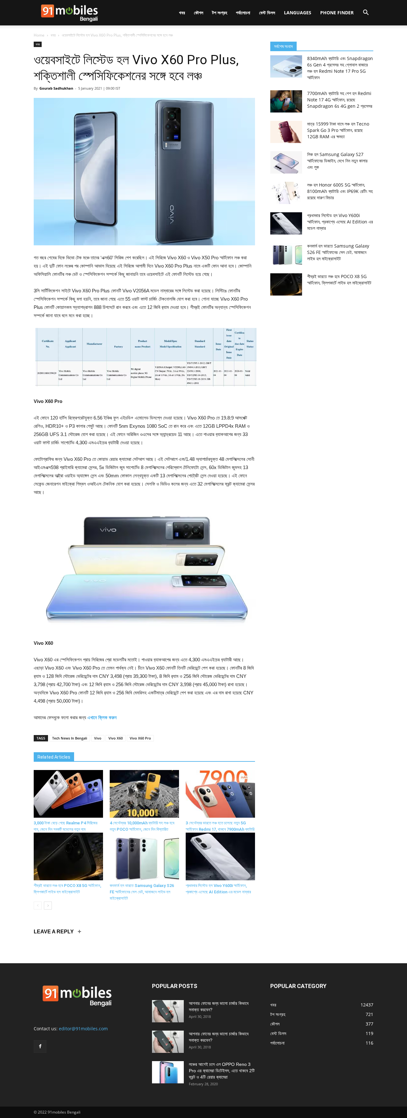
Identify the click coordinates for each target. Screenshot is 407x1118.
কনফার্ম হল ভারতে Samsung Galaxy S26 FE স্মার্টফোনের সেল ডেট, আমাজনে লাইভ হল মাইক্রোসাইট (142, 892)
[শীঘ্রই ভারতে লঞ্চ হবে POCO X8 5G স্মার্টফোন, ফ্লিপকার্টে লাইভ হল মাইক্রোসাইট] (68, 856)
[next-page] (48, 906)
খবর (182, 13)
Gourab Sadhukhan (56, 88)
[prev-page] (38, 906)
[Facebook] (40, 1046)
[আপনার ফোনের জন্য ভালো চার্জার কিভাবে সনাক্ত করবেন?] (168, 1011)
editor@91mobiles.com (83, 1029)
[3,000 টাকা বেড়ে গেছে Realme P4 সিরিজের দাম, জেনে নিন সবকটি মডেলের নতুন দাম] (68, 794)
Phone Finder (337, 13)
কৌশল (198, 13)
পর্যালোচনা (243, 13)
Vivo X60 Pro (140, 738)
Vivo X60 (115, 738)
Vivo (97, 738)
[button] (365, 13)
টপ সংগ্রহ (219, 13)
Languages (297, 13)
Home (39, 35)
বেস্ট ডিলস (267, 13)
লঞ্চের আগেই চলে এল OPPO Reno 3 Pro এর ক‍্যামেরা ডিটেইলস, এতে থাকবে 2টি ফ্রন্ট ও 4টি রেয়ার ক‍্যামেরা (222, 1071)
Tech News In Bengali (69, 738)
